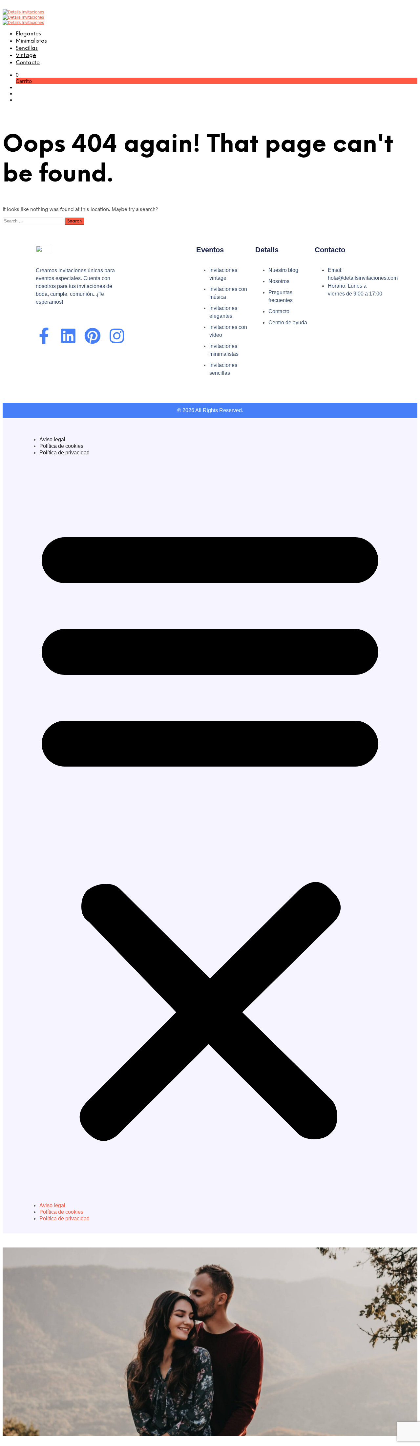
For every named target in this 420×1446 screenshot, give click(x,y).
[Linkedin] (68, 336)
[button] (17, 74)
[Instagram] (117, 336)
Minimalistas (31, 41)
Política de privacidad (64, 452)
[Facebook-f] (44, 336)
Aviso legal (52, 439)
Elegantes (28, 34)
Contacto (28, 63)
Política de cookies (61, 446)
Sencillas (27, 48)
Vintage (26, 55)
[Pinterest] (92, 336)
